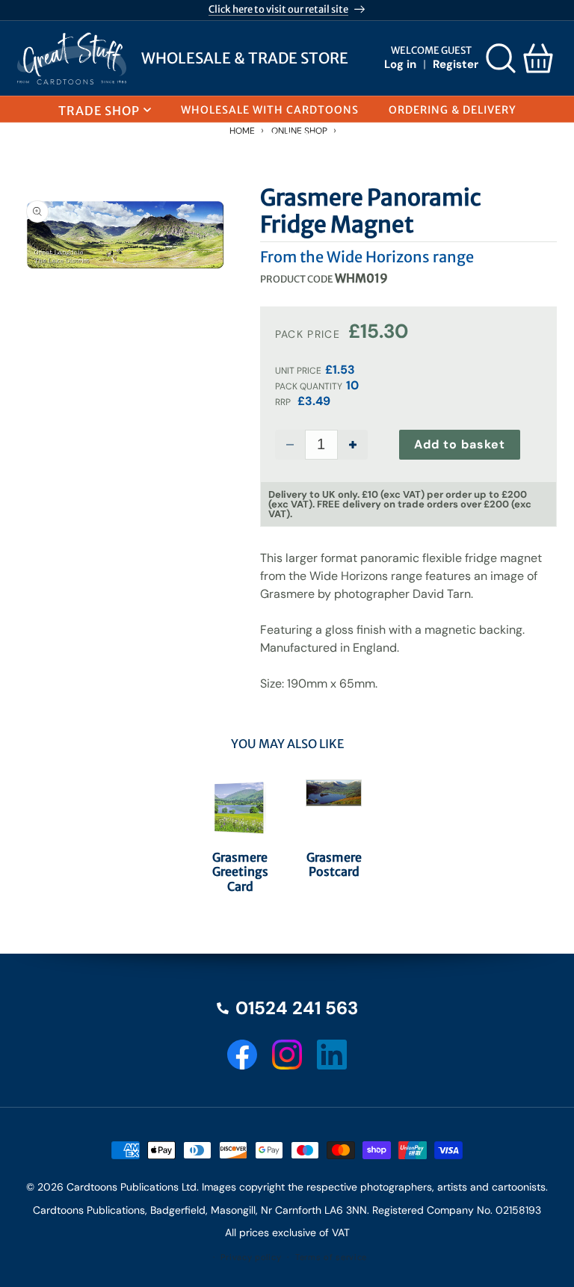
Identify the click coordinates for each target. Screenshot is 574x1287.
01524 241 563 (296, 1008)
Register (455, 64)
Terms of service (331, 1257)
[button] (500, 58)
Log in (400, 64)
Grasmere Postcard (334, 865)
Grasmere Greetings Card (240, 872)
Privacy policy (250, 1257)
